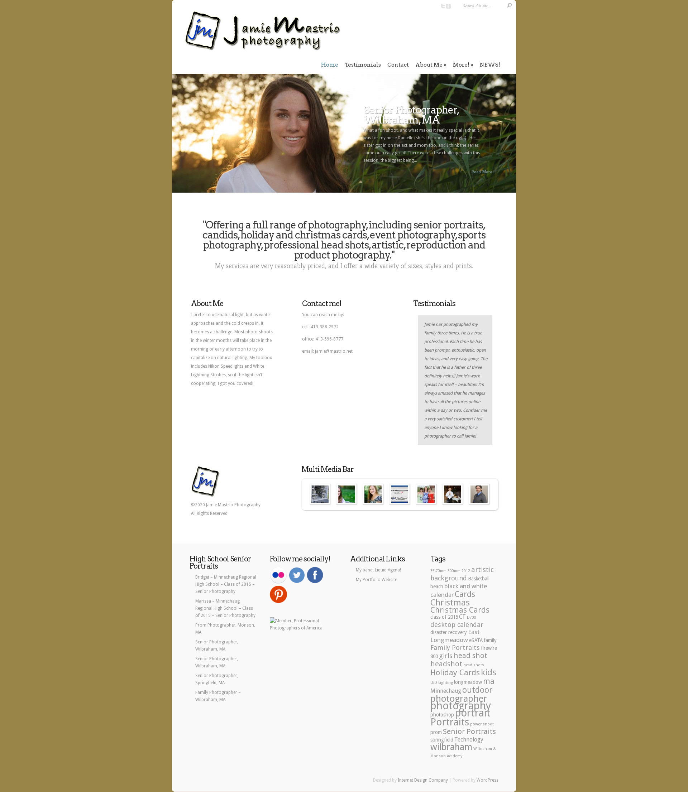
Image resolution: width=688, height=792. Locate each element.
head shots (473, 665)
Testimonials (363, 65)
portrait (473, 713)
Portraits (449, 722)
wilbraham (451, 747)
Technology (468, 740)
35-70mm (438, 571)
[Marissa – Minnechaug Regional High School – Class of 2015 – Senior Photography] (373, 494)
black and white (465, 586)
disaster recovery (448, 632)
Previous (177, 136)
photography (460, 706)
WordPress (487, 780)
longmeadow (468, 682)
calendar (442, 594)
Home (329, 65)
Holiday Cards (455, 672)
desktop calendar (456, 624)
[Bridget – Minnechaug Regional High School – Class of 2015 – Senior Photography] (346, 494)
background (448, 578)
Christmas (450, 603)
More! (461, 65)
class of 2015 (444, 617)
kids (488, 672)
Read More (481, 172)
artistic (482, 570)
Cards (465, 594)
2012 (466, 571)
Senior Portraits (469, 731)
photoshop (442, 715)
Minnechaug (445, 691)
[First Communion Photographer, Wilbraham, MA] (452, 494)
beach (436, 586)
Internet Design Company (423, 780)
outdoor (477, 690)
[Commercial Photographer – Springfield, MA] (399, 494)
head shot (470, 655)
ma (488, 681)
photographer (458, 698)
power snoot (482, 724)
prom (436, 732)
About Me (429, 65)
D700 (471, 617)
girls (446, 656)
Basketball (478, 578)
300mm (454, 571)
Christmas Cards (459, 609)
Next (511, 136)
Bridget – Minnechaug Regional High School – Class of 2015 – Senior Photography (225, 584)
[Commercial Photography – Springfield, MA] (320, 494)
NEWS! (490, 65)
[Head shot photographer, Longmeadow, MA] (479, 494)
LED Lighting (441, 682)
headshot (446, 664)
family (490, 640)
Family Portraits (455, 647)
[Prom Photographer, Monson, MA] (426, 494)
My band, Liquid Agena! (378, 570)
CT (462, 617)
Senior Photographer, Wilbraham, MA (411, 115)
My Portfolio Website (376, 579)
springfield (441, 740)
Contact (398, 65)
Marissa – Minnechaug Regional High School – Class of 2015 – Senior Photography (225, 608)
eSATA (476, 640)
